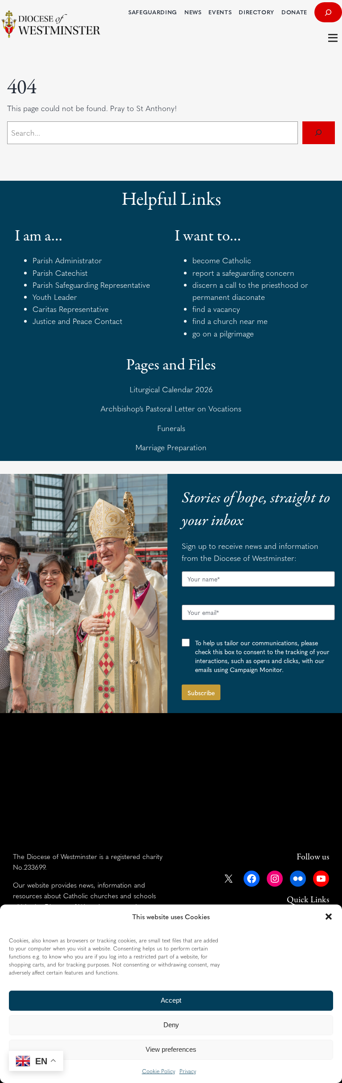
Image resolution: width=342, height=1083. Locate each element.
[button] (328, 916)
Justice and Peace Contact (77, 320)
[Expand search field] (328, 12)
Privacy (187, 1071)
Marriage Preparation (171, 447)
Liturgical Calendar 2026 (171, 389)
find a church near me (230, 320)
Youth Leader (55, 296)
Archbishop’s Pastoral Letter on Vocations (171, 408)
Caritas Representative (71, 308)
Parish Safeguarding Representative (91, 284)
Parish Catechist (60, 272)
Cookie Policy (158, 1071)
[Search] (318, 132)
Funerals (171, 428)
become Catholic (221, 260)
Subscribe (201, 692)
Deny (171, 1025)
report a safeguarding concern (243, 272)
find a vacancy (216, 308)
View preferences (171, 1049)
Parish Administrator (67, 260)
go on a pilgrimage (223, 333)
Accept (171, 1000)
